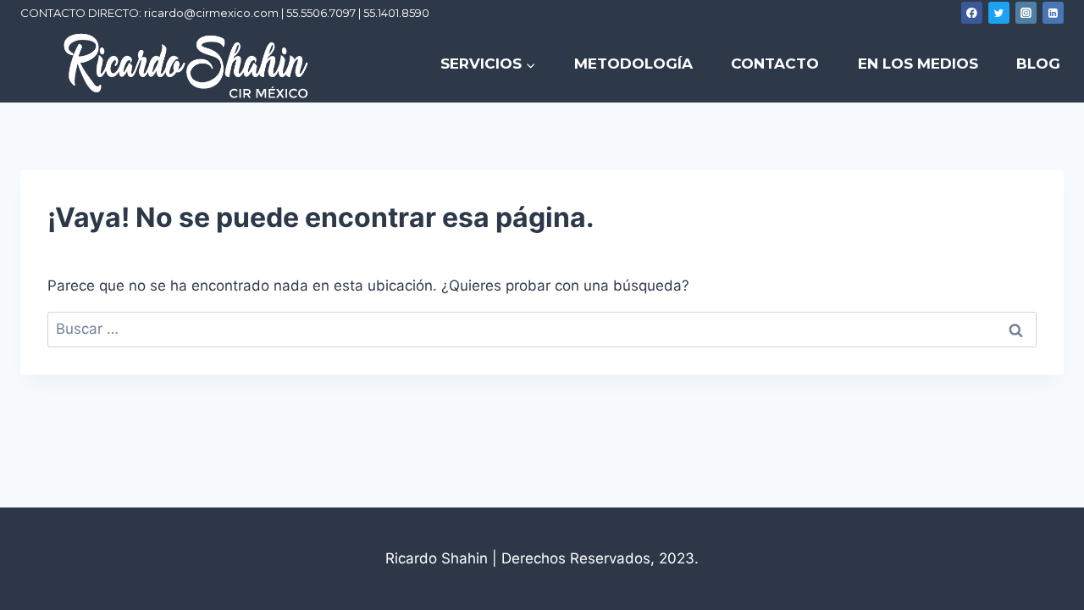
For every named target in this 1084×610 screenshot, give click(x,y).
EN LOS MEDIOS (918, 63)
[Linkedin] (1054, 13)
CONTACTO (775, 63)
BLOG (1038, 63)
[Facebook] (972, 13)
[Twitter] (999, 13)
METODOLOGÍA (633, 63)
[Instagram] (1026, 13)
